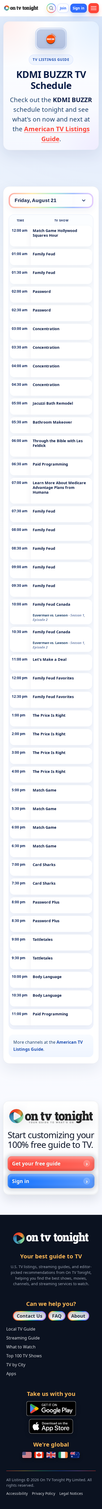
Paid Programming (50, 464)
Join (63, 8)
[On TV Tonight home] (51, 1116)
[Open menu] (93, 8)
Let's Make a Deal (49, 659)
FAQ (56, 1316)
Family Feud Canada (51, 604)
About (78, 1316)
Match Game (44, 790)
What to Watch (21, 1347)
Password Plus (46, 902)
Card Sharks (44, 864)
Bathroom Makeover (52, 422)
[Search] (51, 8)
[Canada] (39, 1455)
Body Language (47, 976)
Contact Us (29, 1316)
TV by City (15, 1365)
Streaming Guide (23, 1338)
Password (42, 291)
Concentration (46, 328)
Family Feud (44, 253)
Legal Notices (71, 1493)
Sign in (78, 8)
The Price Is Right (49, 715)
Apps (11, 1373)
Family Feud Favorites (53, 678)
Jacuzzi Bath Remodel (53, 403)
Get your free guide (36, 1163)
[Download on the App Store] (51, 1426)
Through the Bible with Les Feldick (58, 443)
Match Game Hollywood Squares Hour (55, 233)
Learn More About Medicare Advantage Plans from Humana (59, 487)
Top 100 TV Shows (24, 1356)
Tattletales (43, 939)
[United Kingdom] (51, 1455)
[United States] (27, 1455)
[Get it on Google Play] (51, 1408)
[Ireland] (63, 1455)
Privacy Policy (43, 1493)
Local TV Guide (20, 1329)
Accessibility (17, 1493)
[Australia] (75, 1455)
